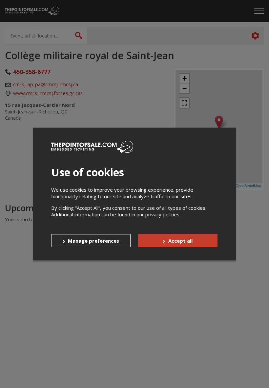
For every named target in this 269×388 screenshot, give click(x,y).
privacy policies (162, 214)
